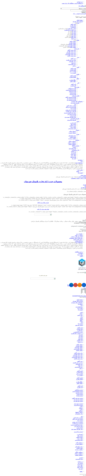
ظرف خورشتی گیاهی (70, 97)
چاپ (81, 161)
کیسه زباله (73, 124)
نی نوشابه (73, 151)
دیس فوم (73, 63)
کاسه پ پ (73, 73)
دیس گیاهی (73, 58)
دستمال (77, 130)
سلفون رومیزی (72, 138)
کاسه (78, 67)
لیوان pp (74, 33)
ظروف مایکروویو (75, 118)
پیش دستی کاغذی (71, 55)
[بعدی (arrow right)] (83, 475)
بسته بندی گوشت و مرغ (70, 113)
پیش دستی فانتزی (71, 51)
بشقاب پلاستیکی (72, 44)
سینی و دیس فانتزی (71, 60)
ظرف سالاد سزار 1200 (43, 202)
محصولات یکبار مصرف (77, 101)
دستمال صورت (72, 132)
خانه (85, 176)
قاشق (77, 74)
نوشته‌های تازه (79, 162)
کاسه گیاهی (73, 68)
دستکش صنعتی (72, 144)
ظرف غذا (77, 87)
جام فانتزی (73, 27)
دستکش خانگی (72, 141)
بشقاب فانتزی (72, 43)
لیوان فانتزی (73, 25)
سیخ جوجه (73, 154)
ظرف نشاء (73, 157)
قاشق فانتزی (72, 77)
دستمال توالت (72, 131)
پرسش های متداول (78, 239)
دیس (78, 57)
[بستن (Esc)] (80, 474)
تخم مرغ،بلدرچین (71, 114)
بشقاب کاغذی (73, 47)
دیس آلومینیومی (72, 64)
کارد (78, 83)
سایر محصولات (75, 150)
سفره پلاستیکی (72, 135)
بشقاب (78, 40)
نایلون (77, 121)
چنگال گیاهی (73, 81)
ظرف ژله (73, 152)
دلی (75, 104)
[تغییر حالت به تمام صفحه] (83, 474)
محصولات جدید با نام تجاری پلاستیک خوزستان (43, 181)
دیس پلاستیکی (72, 61)
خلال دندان (73, 155)
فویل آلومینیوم (72, 148)
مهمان (79, 295)
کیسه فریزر (73, 122)
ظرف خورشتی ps (71, 98)
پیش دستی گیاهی (71, 50)
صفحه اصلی (80, 20)
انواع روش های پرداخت (77, 236)
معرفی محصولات (75, 178)
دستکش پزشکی (72, 142)
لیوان (78, 23)
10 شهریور (83, 187)
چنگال (77, 78)
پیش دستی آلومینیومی (70, 54)
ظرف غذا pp (73, 94)
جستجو (83, 12)
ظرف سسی (73, 115)
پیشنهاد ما (80, 160)
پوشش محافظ (75, 145)
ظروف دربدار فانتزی (71, 111)
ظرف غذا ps (73, 93)
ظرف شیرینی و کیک (71, 107)
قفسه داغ (80, 172)
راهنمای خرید (79, 233)
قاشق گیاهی (73, 75)
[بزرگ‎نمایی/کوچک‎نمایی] (85, 474)
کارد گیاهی (73, 84)
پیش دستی (76, 48)
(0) (85, 186)
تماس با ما (80, 170)
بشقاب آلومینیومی (72, 45)
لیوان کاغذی (73, 37)
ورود (85, 287)
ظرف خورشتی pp (71, 100)
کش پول (74, 158)
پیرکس (74, 65)
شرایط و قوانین (79, 241)
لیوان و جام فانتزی (71, 28)
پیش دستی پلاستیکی (71, 53)
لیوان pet (74, 34)
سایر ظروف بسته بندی (70, 117)
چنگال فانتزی (72, 80)
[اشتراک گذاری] (82, 474)
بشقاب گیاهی (72, 41)
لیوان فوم (73, 35)
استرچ (74, 147)
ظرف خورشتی (75, 95)
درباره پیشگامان (79, 252)
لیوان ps (74, 31)
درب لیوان (73, 38)
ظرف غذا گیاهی (72, 88)
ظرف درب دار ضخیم (71, 110)
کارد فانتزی (73, 85)
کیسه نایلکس (72, 125)
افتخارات (80, 253)
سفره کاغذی (73, 137)
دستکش (77, 140)
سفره (77, 134)
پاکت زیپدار (73, 127)
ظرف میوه (73, 108)
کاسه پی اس (73, 71)
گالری (81, 256)
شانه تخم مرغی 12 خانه (43, 209)
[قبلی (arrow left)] (85, 475)
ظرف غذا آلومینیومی (71, 90)
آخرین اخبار (81, 176)
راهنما (77, 171)
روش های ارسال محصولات (76, 238)
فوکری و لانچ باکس (71, 105)
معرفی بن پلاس (79, 235)
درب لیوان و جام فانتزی (70, 30)
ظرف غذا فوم (72, 91)
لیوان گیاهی (73, 24)
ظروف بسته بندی (75, 103)
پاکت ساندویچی (72, 128)
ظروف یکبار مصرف (78, 21)
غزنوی (84, 184)
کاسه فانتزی (73, 70)
